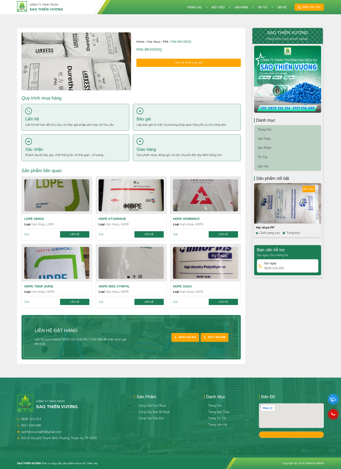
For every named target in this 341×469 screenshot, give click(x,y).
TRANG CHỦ (194, 7)
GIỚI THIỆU (218, 7)
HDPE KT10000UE (112, 219)
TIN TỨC (262, 7)
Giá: (26, 234)
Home (140, 41)
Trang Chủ (265, 130)
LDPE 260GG (34, 219)
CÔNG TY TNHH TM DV (44, 4)
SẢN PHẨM (241, 7)
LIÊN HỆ (281, 7)
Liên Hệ (263, 166)
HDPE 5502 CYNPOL (114, 286)
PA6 (165, 41)
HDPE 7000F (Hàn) (38, 286)
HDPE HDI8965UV (186, 219)
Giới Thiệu (264, 139)
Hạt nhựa (153, 41)
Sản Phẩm (264, 148)
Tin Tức (262, 157)
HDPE (125, 224)
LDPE (50, 224)
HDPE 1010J (182, 286)
